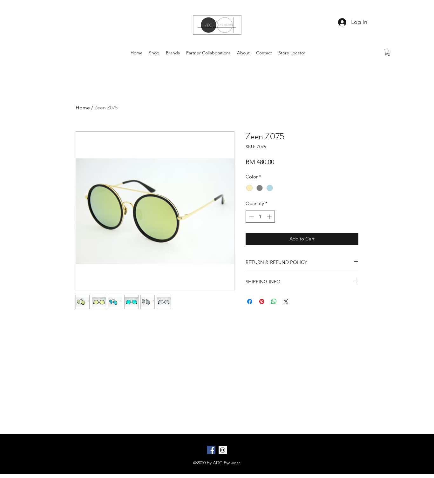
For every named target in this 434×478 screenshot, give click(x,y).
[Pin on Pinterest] (262, 301)
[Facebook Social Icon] (211, 450)
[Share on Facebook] (250, 301)
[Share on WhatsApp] (274, 301)
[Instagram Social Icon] (223, 450)
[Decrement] (251, 217)
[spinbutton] (260, 217)
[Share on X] (286, 301)
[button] (387, 53)
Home (83, 108)
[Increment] (270, 217)
